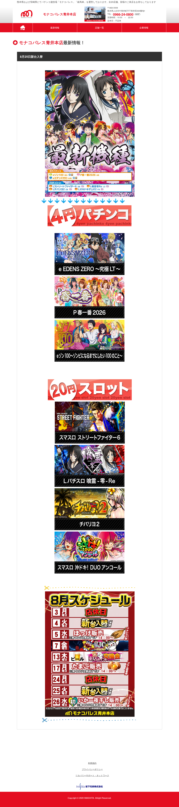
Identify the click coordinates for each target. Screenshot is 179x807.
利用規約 (92, 763)
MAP (137, 14)
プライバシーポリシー (92, 769)
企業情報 (143, 27)
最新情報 (54, 27)
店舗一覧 (99, 27)
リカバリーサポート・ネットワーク (92, 775)
